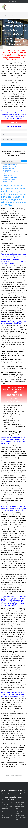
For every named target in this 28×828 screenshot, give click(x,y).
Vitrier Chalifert (7, 175)
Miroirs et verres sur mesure (8, 14)
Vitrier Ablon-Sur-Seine (10, 177)
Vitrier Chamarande (9, 181)
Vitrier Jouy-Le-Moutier (10, 164)
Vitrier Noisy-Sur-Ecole (10, 166)
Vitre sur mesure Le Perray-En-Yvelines (20, 811)
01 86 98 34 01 (14, 1)
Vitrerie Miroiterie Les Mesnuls (14, 772)
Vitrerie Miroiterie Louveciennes (14, 775)
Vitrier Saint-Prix (8, 174)
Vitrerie (18, 14)
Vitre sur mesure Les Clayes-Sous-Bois (20, 817)
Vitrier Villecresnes (8, 170)
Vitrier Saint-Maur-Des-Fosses (12, 172)
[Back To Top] (24, 824)
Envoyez (24, 161)
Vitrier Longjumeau (8, 168)
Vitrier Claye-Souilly (9, 179)
